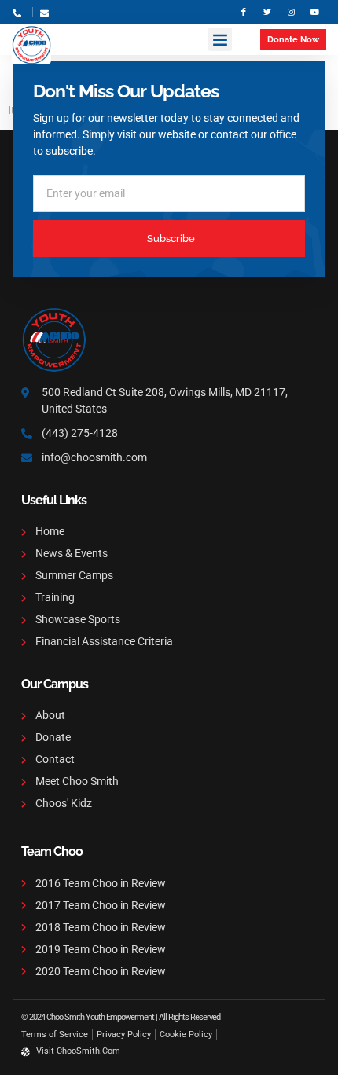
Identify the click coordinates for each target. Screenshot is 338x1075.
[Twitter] (267, 12)
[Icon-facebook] (243, 12)
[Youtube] (314, 12)
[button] (220, 39)
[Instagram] (291, 12)
